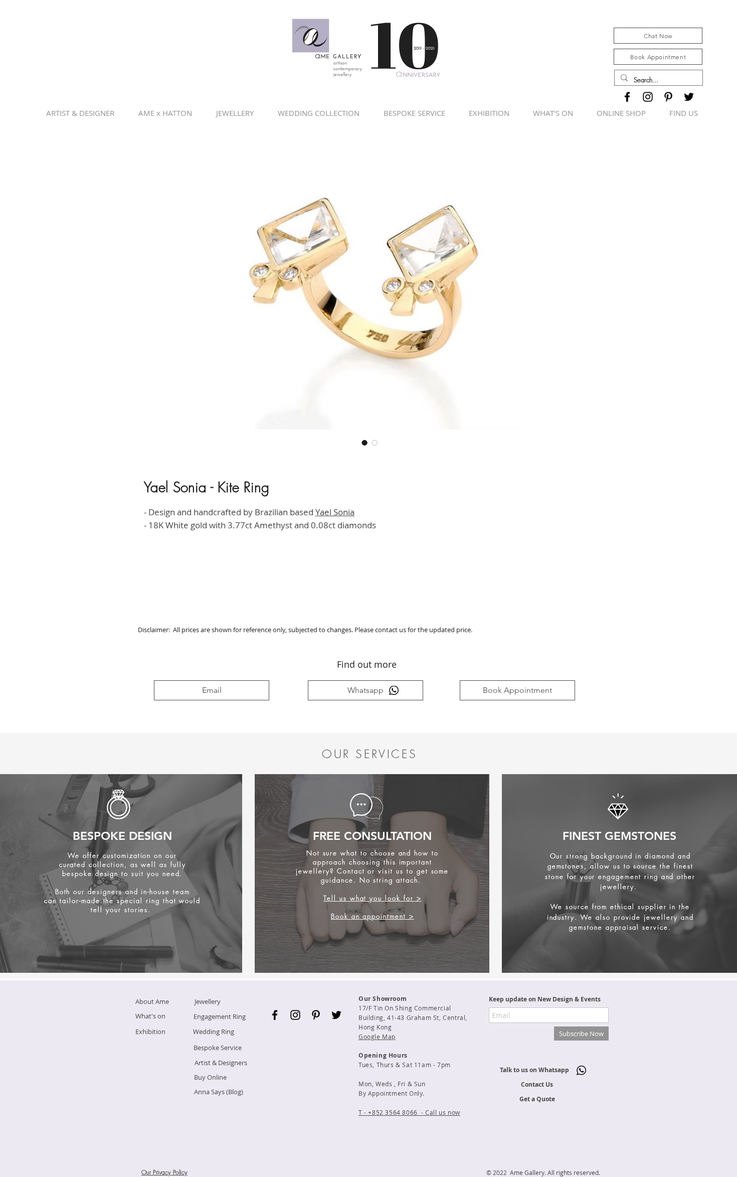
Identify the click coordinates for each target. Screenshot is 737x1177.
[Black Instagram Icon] (647, 96)
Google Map (377, 1037)
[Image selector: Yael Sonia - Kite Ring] (364, 442)
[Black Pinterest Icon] (668, 96)
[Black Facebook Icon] (627, 96)
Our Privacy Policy (164, 1172)
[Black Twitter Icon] (688, 96)
